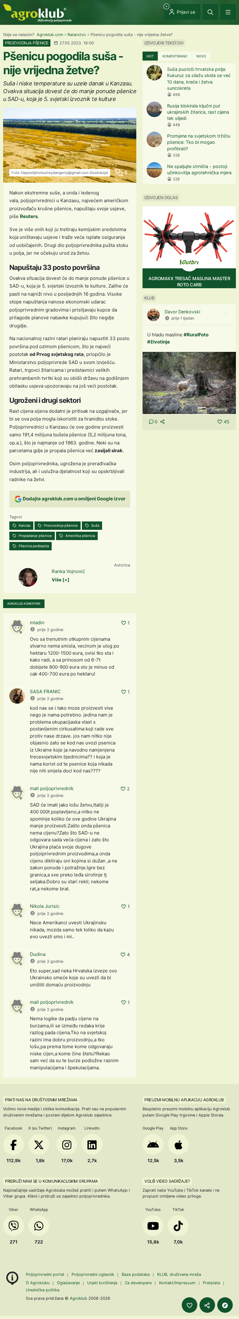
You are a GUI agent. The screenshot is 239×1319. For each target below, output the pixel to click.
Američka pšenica (79, 536)
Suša (94, 525)
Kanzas (24, 525)
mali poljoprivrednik (51, 788)
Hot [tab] (150, 56)
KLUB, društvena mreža (179, 1274)
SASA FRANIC (45, 691)
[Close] (210, 12)
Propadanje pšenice (35, 536)
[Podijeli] (207, 1305)
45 (226, 421)
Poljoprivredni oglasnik (93, 1274)
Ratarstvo (77, 34)
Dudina (37, 954)
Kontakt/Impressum (177, 1282)
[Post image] (189, 383)
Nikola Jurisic (44, 906)
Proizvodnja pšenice (60, 525)
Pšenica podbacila (33, 546)
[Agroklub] (37, 13)
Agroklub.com (50, 34)
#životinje (158, 342)
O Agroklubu (37, 1282)
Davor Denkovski (182, 311)
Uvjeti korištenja (102, 1282)
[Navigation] (228, 12)
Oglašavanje (68, 1282)
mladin (37, 622)
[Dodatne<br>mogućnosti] (225, 1305)
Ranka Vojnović (68, 571)
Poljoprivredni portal (45, 1274)
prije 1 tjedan (182, 318)
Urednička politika (42, 1290)
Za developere (138, 1282)
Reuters (29, 216)
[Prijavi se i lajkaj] (189, 1305)
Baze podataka (136, 1274)
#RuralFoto (196, 335)
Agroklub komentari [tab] (23, 603)
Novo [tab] (201, 56)
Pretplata (211, 1282)
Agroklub (78, 1298)
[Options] (225, 314)
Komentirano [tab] (174, 56)
